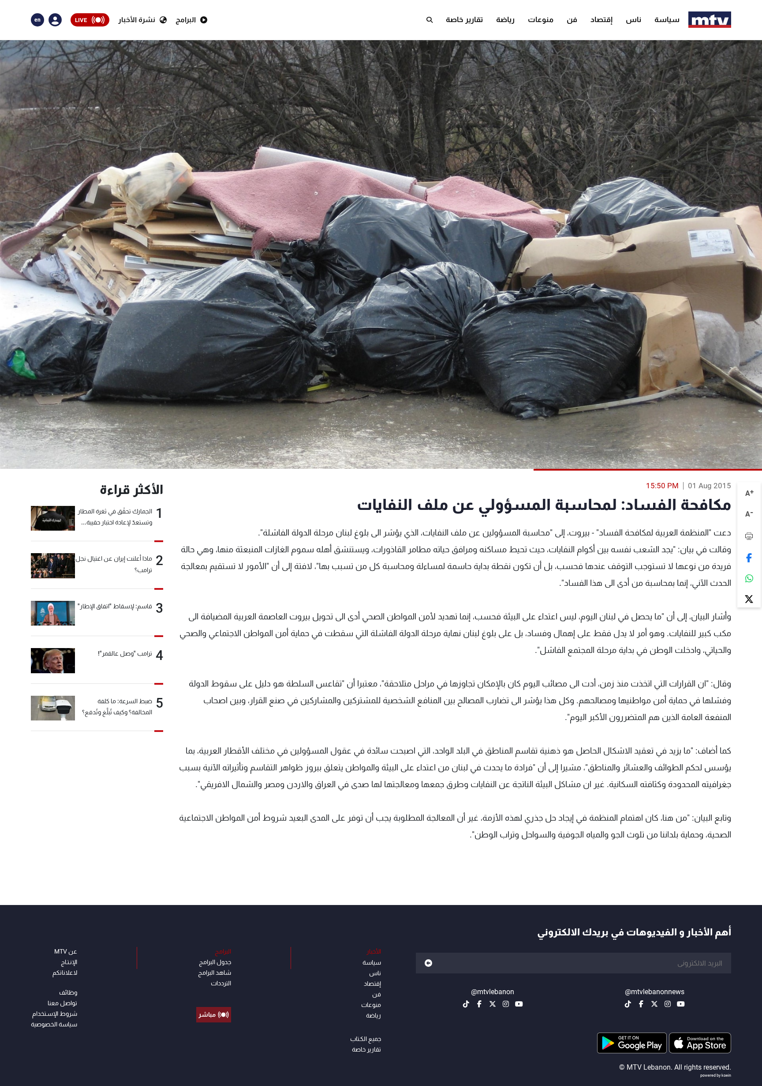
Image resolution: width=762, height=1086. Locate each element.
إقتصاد (601, 19)
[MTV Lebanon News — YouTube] (680, 1004)
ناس (633, 19)
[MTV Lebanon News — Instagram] (667, 1004)
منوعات (540, 19)
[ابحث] (429, 20)
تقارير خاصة (464, 19)
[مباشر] (213, 994)
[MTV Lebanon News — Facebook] (641, 1004)
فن (572, 19)
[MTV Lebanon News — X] (654, 1004)
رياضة (505, 19)
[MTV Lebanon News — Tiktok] (628, 1004)
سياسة (667, 19)
